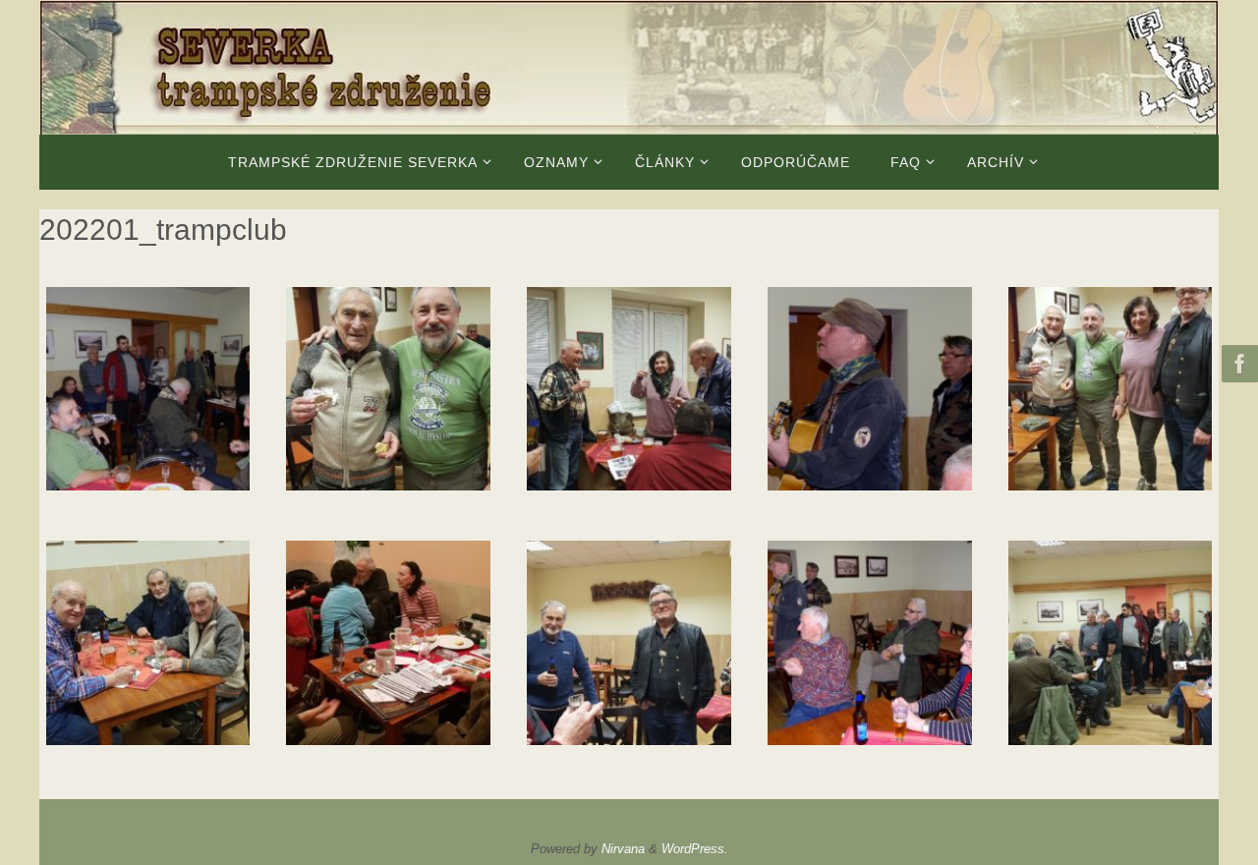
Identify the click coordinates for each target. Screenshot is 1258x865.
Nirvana (623, 848)
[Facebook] (1237, 363)
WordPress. (694, 848)
